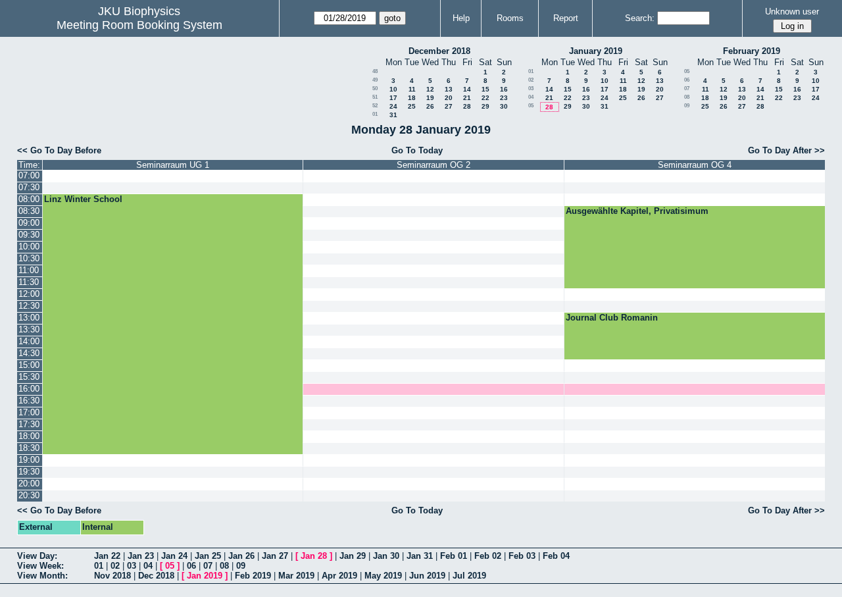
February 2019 (751, 51)
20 (449, 97)
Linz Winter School (83, 199)
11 (412, 89)
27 (449, 106)
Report (565, 18)
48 (375, 71)
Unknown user (792, 11)
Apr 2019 (339, 576)
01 (375, 114)
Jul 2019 (469, 576)
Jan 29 (352, 556)
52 (375, 106)
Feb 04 (556, 556)
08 (686, 97)
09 (686, 106)
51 (375, 97)
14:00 (28, 341)
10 (393, 89)
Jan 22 (107, 556)
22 (485, 97)
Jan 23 (141, 556)
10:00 (28, 246)
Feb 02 (487, 556)
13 (449, 89)
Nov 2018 (112, 576)
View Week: (40, 566)
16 (504, 89)
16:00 (28, 389)
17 (393, 97)
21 (467, 97)
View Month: (42, 576)
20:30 (28, 495)
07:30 (28, 187)
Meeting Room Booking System (139, 25)
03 (530, 88)
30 (504, 106)
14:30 (28, 353)
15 (485, 89)
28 (467, 106)
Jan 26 (241, 556)
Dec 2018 (156, 576)
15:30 (28, 377)
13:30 (28, 329)
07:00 (28, 175)
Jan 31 (420, 556)
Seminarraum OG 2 (433, 165)
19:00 (28, 460)
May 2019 (383, 576)
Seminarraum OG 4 (694, 165)
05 (530, 106)
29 (485, 106)
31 (393, 114)
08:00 (28, 199)
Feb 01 (453, 556)
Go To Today (417, 150)
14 (467, 89)
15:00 (28, 365)
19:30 (28, 472)
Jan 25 (208, 556)
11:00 (28, 270)
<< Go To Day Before (59, 150)
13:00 (28, 318)
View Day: (37, 556)
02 (530, 80)
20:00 (28, 483)
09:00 (28, 223)
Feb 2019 (253, 576)
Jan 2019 (204, 576)
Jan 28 (314, 556)
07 (686, 88)
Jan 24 (174, 556)
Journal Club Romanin (612, 318)
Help (461, 18)
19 (430, 97)
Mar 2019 (296, 576)
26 (430, 106)
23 (504, 97)
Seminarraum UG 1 (172, 165)
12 (430, 89)
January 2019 (595, 51)
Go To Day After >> (786, 150)
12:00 (28, 294)
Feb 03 (521, 556)
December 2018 (439, 51)
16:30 (28, 400)
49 (375, 80)
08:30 (28, 211)
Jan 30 (386, 556)
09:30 (28, 235)
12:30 (28, 306)
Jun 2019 (427, 576)
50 (375, 88)
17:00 (28, 412)
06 (686, 80)
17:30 (28, 424)
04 (530, 97)
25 (412, 106)
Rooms (510, 18)
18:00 (28, 436)
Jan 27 (275, 556)
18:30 (28, 448)
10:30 (28, 258)
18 (412, 97)
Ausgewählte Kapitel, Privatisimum (637, 211)
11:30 (28, 282)
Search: (640, 18)
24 (393, 106)
